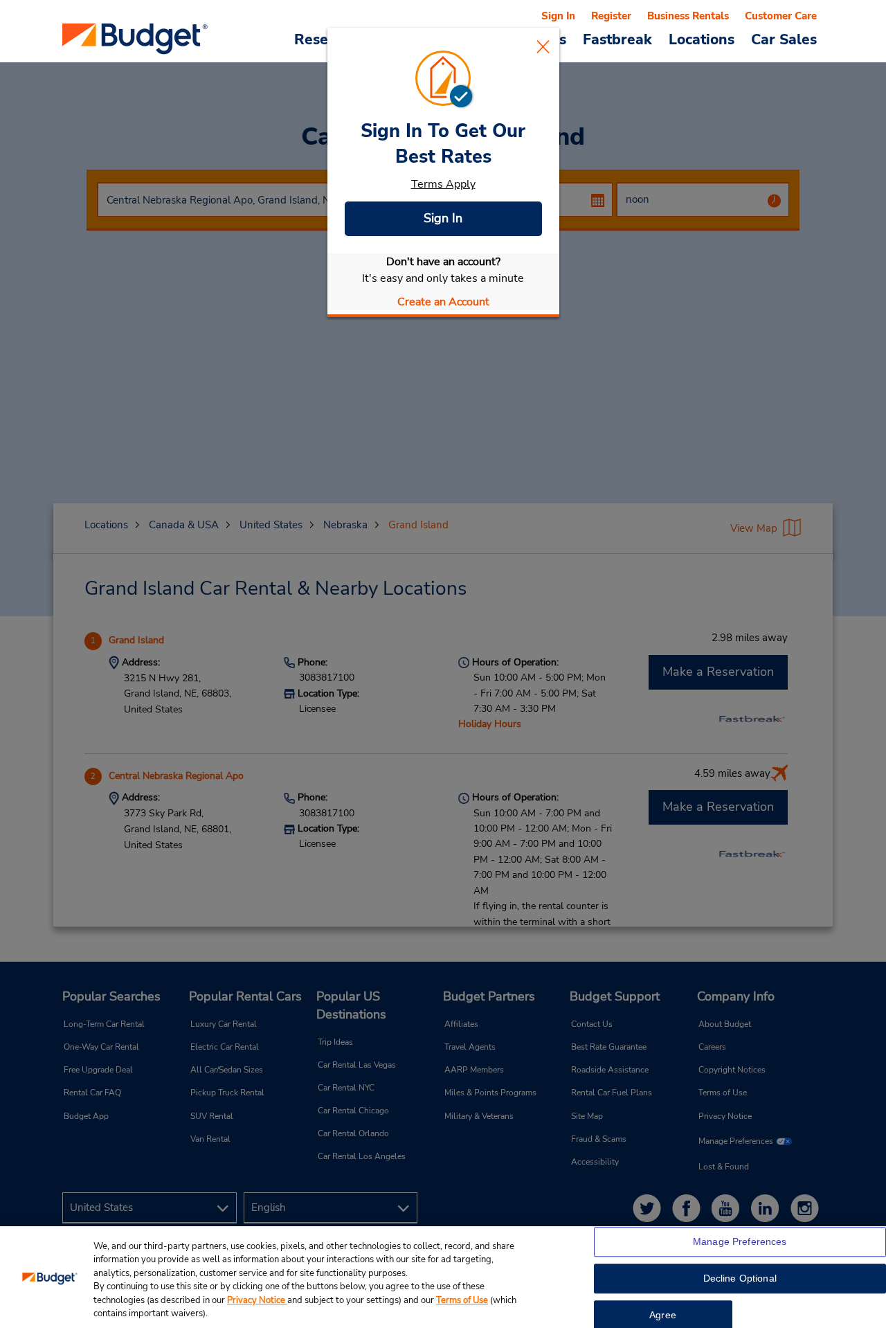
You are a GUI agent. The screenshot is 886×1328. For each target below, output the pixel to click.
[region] (443, 1277)
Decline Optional (740, 1278)
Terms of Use (462, 1300)
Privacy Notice (257, 1300)
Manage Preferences (740, 1242)
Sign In (443, 218)
